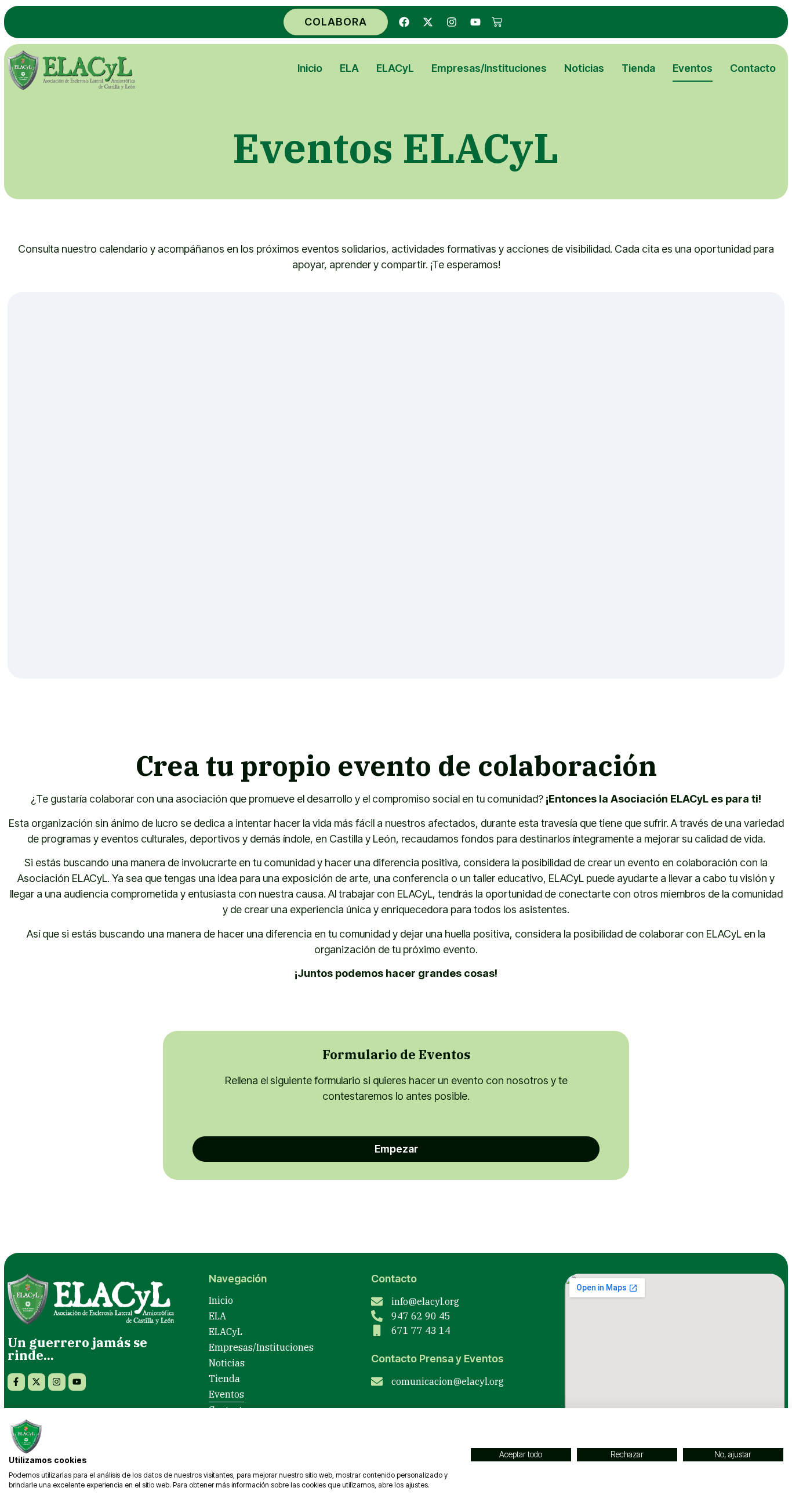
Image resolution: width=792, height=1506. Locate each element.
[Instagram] (451, 22)
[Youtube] (475, 22)
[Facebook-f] (16, 1382)
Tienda (638, 68)
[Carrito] (497, 22)
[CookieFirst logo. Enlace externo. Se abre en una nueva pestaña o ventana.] (26, 1436)
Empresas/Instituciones (489, 68)
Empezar (396, 1149)
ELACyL (395, 68)
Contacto (753, 68)
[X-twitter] (427, 22)
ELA (349, 68)
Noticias (584, 68)
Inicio (309, 68)
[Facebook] (404, 22)
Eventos (693, 68)
